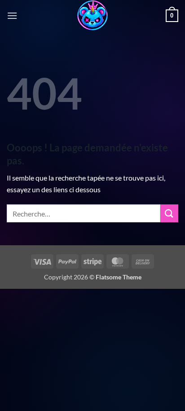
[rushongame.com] (92, 15)
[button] (12, 15)
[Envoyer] (169, 213)
